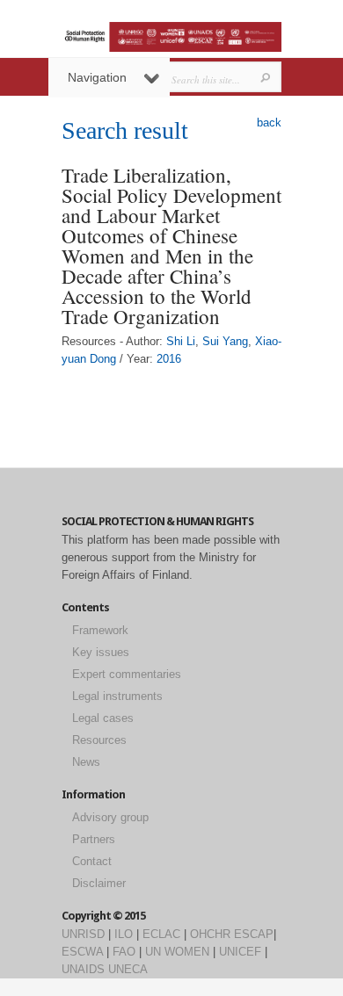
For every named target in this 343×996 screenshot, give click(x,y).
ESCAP (254, 934)
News (86, 762)
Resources (99, 740)
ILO (123, 934)
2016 (169, 358)
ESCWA (82, 951)
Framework (100, 630)
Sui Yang (225, 341)
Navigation (97, 77)
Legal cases (103, 718)
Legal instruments (117, 696)
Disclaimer (99, 883)
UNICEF (240, 951)
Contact (92, 861)
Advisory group (110, 817)
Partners (93, 839)
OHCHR (210, 934)
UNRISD (83, 934)
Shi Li (180, 341)
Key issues (100, 652)
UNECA (128, 969)
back (269, 122)
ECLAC (161, 934)
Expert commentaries (126, 674)
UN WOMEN (177, 951)
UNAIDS (83, 969)
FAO (124, 951)
